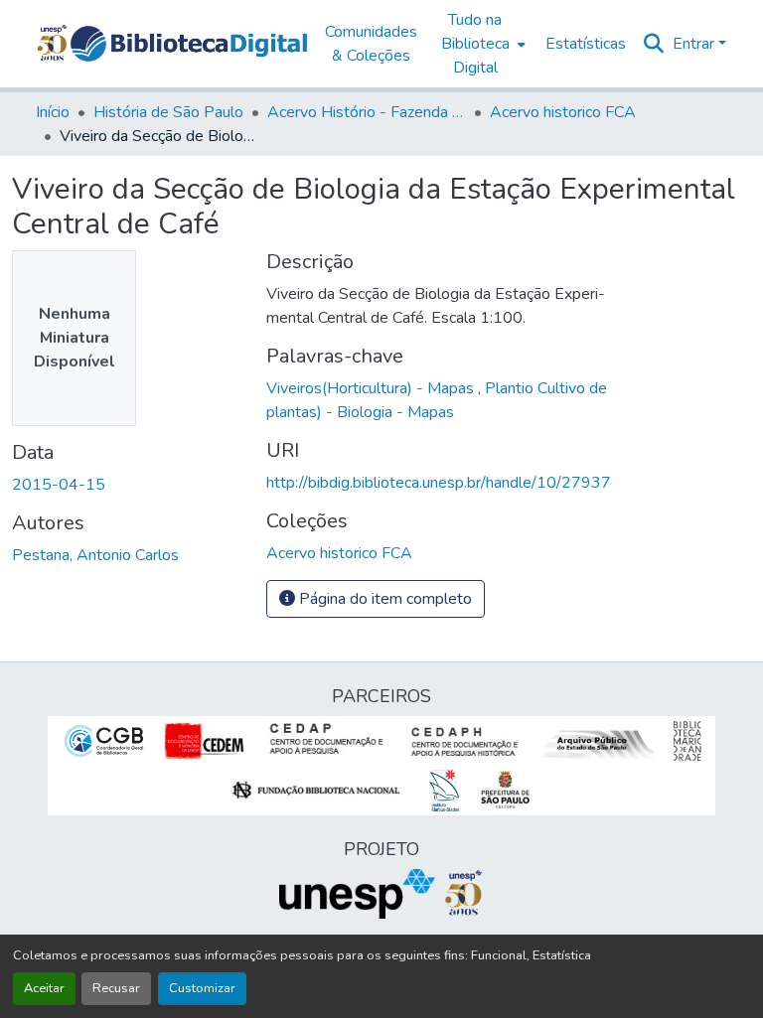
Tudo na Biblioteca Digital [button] (475, 43)
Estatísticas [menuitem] (585, 44)
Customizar (202, 988)
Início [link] (53, 112)
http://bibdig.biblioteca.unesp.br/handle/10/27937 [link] (438, 483)
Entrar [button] (695, 44)
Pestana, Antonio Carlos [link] (95, 555)
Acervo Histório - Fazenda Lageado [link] (366, 112)
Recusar (116, 988)
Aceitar (44, 988)
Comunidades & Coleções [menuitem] (371, 44)
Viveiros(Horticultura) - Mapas (372, 388)
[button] (189, 44)
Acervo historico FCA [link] (563, 112)
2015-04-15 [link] (58, 485)
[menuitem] (481, 43)
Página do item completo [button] (383, 599)
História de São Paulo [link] (168, 112)
